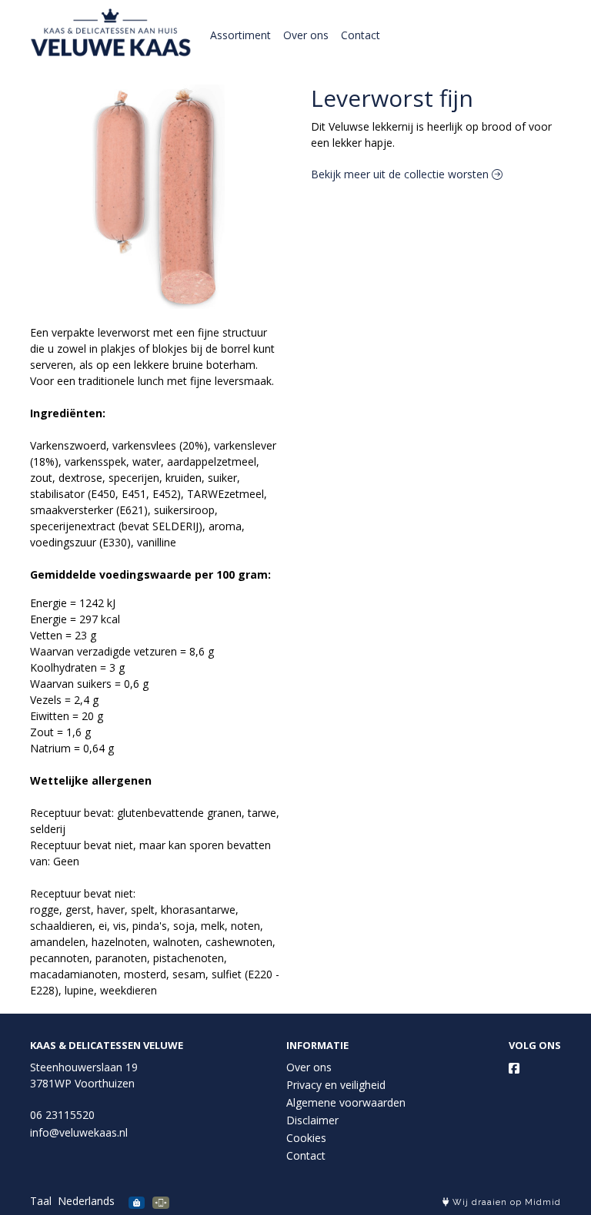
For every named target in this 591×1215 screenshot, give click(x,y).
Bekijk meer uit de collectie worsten (401, 174)
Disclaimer (312, 1120)
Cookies (306, 1137)
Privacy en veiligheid (336, 1084)
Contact (360, 35)
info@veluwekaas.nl (79, 1132)
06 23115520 (62, 1114)
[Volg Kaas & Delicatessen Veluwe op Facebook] (514, 1068)
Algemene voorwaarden (346, 1102)
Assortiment (240, 35)
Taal (41, 1200)
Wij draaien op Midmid (505, 1202)
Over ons (306, 35)
